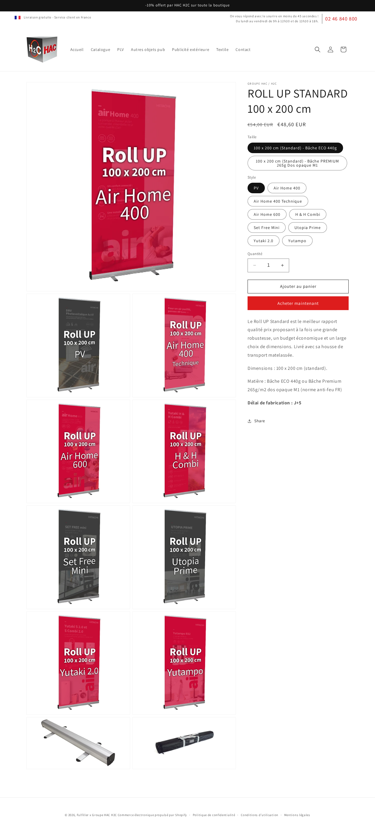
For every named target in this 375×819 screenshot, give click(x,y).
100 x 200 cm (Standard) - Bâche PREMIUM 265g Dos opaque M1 (297, 163)
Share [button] (259, 420)
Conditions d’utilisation (259, 815)
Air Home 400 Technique (278, 201)
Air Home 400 (287, 188)
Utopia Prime (307, 227)
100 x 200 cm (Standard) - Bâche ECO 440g (295, 148)
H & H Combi (307, 214)
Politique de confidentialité (214, 815)
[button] (317, 49)
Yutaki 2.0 (263, 240)
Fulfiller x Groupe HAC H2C (97, 815)
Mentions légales (297, 815)
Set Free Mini (266, 227)
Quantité (255, 253)
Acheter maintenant (298, 303)
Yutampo (297, 240)
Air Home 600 (267, 214)
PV (256, 188)
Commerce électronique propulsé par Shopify (152, 815)
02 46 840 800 (341, 18)
